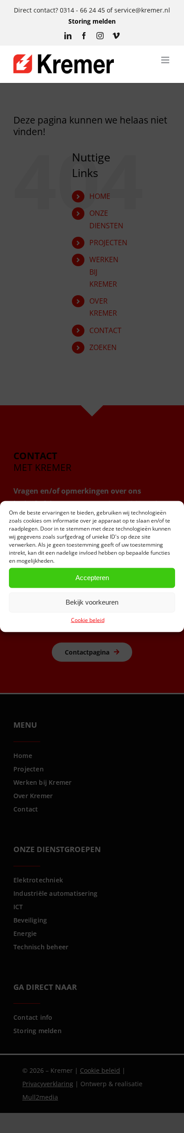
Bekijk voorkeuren (92, 602)
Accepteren (92, 577)
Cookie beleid (88, 619)
